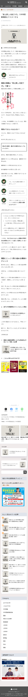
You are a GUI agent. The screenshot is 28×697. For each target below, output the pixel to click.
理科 (4, 641)
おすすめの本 (4, 417)
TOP (2, 6)
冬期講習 (18, 421)
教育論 (5, 638)
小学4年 (5, 625)
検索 (25, 472)
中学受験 (14, 6)
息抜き (5, 634)
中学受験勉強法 (10, 421)
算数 (4, 647)
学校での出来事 (7, 618)
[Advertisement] (14, 388)
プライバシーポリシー (13, 691)
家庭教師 (20, 6)
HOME (14, 689)
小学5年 (7, 419)
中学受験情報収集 (19, 417)
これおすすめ (7, 6)
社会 (4, 644)
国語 (2, 419)
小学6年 (5, 631)
